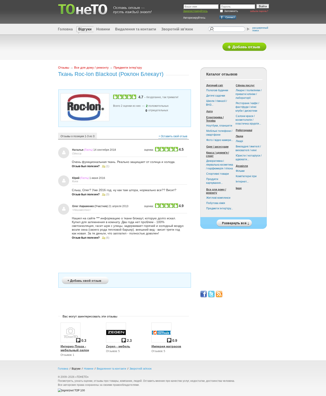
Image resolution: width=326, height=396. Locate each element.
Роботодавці (244, 130)
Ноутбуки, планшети (219, 125)
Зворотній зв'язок (177, 29)
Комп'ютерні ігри (246, 176)
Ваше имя (191, 6)
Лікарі (239, 141)
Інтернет (242, 181)
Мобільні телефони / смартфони (219, 132)
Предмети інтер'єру (128, 67)
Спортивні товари (217, 173)
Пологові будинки (217, 90)
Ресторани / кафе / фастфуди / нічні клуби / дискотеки (247, 107)
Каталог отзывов (221, 74)
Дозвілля (242, 166)
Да (103, 166)
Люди (239, 136)
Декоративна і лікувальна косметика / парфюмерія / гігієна (219, 164)
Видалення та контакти (135, 29)
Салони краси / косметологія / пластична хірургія (248, 120)
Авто (209, 111)
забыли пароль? (259, 11)
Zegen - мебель (118, 346)
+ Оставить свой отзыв (173, 136)
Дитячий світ (214, 85)
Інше (239, 188)
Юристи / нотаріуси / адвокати (248, 157)
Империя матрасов (166, 346)
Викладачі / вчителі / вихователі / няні (248, 148)
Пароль (226, 6)
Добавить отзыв (244, 47)
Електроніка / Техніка (215, 119)
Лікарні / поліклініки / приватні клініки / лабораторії (248, 94)
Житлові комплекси (218, 197)
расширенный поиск (260, 29)
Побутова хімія (215, 203)
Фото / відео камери (219, 140)
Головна (65, 29)
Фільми (240, 170)
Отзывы (63, 67)
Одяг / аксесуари (217, 146)
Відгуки (85, 29)
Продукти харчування (214, 181)
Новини (103, 29)
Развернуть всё (233, 222)
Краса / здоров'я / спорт (217, 154)
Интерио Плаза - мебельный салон (75, 348)
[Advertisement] (137, 47)
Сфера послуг (245, 85)
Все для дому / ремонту (91, 67)
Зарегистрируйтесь (195, 11)
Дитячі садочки (215, 95)
